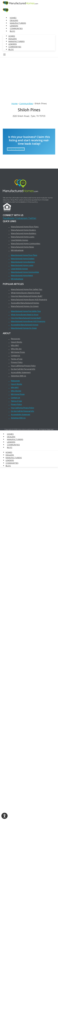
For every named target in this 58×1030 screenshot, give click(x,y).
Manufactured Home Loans (22, 236)
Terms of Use (16, 359)
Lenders (14, 26)
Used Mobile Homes (19, 240)
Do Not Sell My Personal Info (23, 369)
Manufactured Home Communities (25, 243)
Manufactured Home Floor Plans (25, 226)
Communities (16, 28)
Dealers (14, 20)
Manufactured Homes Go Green (25, 306)
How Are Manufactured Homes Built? (26, 296)
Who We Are (16, 348)
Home (14, 103)
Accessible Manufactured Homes (25, 303)
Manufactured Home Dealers (23, 230)
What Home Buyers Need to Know (25, 292)
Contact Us (15, 355)
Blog (12, 31)
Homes (13, 18)
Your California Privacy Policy (23, 365)
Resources (15, 338)
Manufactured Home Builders (23, 233)
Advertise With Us (18, 375)
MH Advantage (17, 250)
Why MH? (15, 345)
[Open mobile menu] (4, 55)
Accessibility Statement (21, 372)
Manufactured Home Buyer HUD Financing (29, 299)
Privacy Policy (17, 362)
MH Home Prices (18, 352)
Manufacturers (18, 23)
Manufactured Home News (22, 247)
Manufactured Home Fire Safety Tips (26, 289)
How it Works (16, 342)
